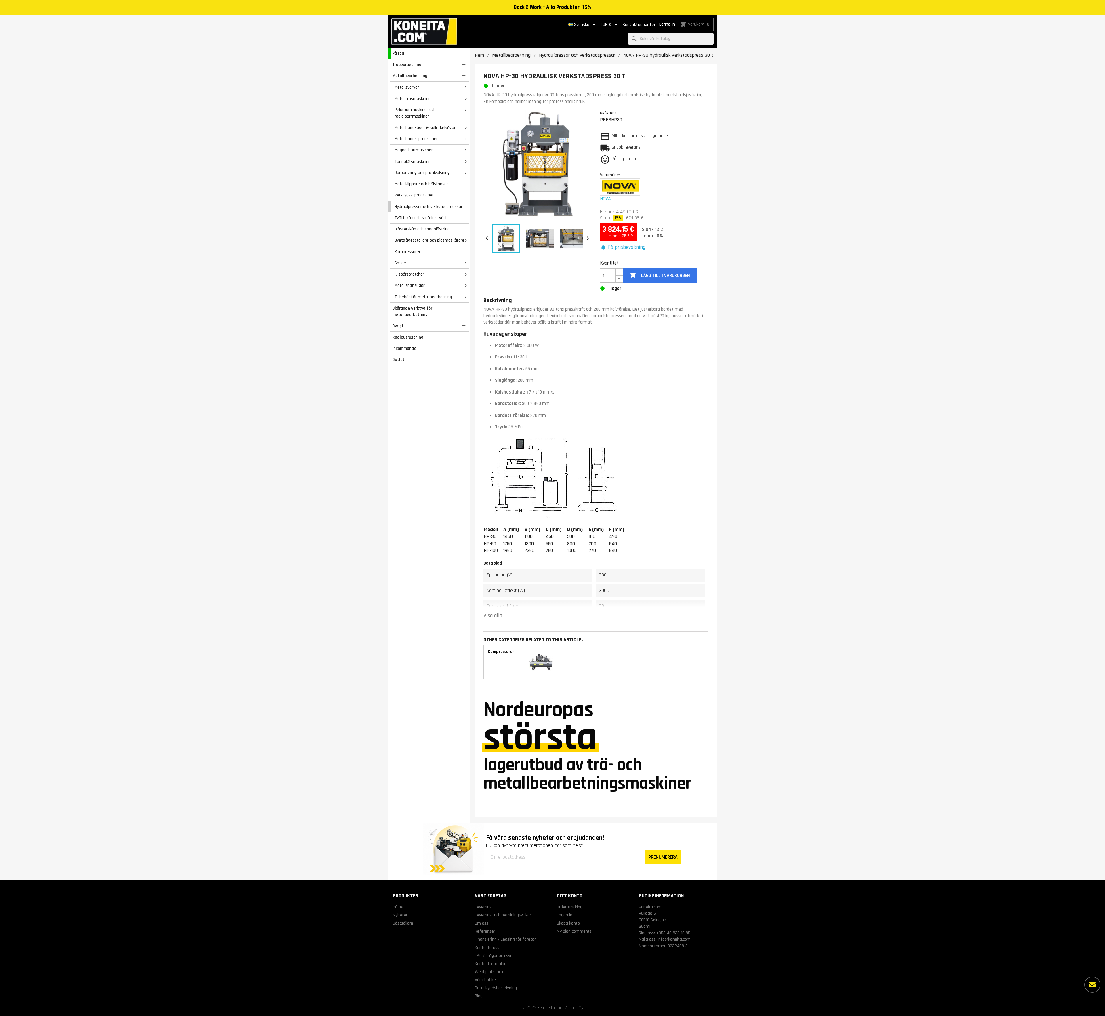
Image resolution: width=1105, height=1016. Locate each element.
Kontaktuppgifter (639, 25)
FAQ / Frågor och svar (494, 955)
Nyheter (400, 915)
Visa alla (492, 615)
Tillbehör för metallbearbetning (423, 297)
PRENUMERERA (663, 857)
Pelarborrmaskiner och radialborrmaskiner (415, 113)
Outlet (398, 359)
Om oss (481, 923)
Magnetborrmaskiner (414, 150)
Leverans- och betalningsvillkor (503, 915)
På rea (398, 53)
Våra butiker (486, 980)
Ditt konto (569, 895)
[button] (622, 247)
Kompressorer (407, 252)
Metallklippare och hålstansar (421, 184)
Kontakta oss (487, 947)
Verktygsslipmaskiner (414, 195)
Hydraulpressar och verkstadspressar (428, 206)
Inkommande (404, 348)
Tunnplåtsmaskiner (412, 161)
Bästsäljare (403, 923)
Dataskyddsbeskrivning (496, 988)
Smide (400, 263)
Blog (479, 996)
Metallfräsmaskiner (412, 98)
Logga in (667, 24)
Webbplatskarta (489, 972)
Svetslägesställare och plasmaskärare (429, 240)
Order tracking (569, 907)
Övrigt (398, 326)
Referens (608, 113)
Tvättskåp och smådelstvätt (421, 218)
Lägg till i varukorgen (660, 275)
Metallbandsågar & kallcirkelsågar (425, 127)
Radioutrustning (407, 337)
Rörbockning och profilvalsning (422, 172)
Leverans (483, 907)
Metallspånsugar (410, 285)
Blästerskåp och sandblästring (422, 229)
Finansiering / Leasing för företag (506, 939)
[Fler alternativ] (1092, 985)
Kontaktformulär (490, 964)
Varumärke (610, 175)
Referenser (485, 931)
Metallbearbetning (409, 76)
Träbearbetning (406, 64)
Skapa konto (568, 923)
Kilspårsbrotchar (409, 274)
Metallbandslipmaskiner (416, 139)
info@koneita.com (674, 939)
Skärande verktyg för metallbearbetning (412, 311)
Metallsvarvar (407, 87)
